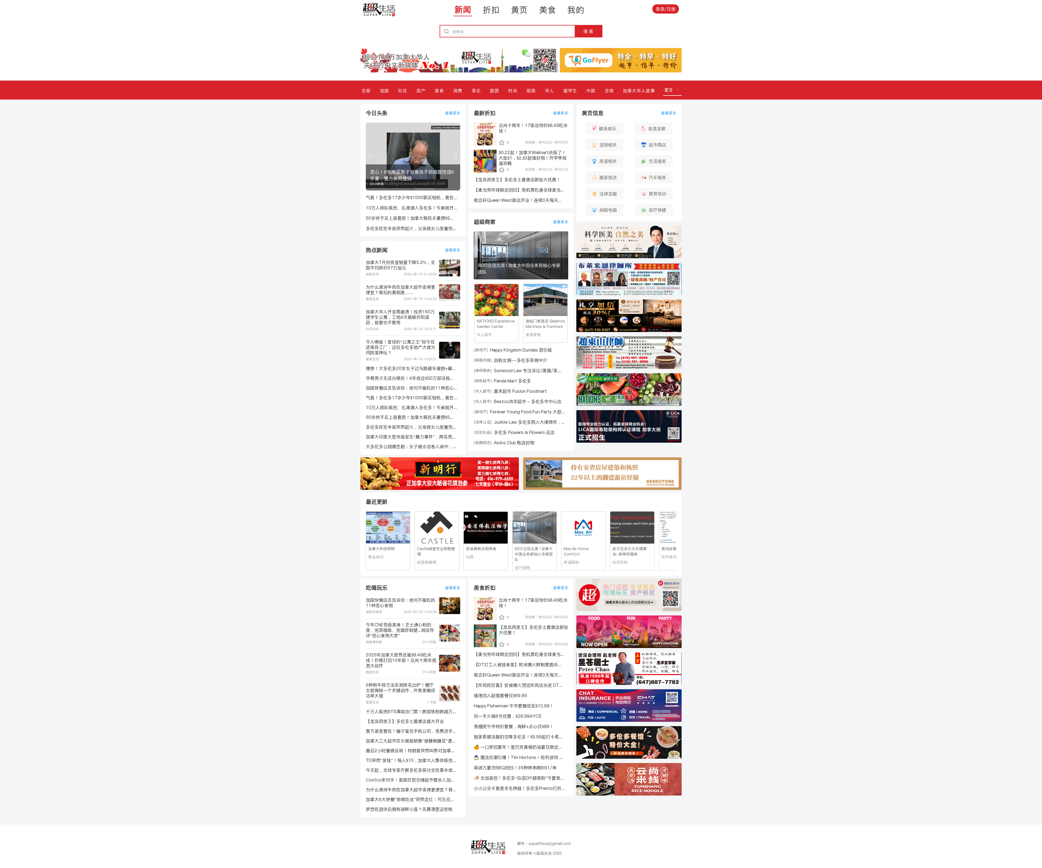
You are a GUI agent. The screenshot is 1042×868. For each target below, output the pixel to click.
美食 (547, 9)
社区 (402, 91)
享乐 (476, 91)
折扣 (491, 9)
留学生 (570, 91)
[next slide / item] (456, 156)
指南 (531, 91)
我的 (575, 9)
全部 (366, 91)
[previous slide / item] (369, 156)
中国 (590, 91)
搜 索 (588, 31)
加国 (384, 91)
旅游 (494, 91)
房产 (421, 91)
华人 (549, 91)
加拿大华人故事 (639, 91)
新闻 (463, 9)
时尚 (512, 91)
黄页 (519, 9)
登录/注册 (665, 9)
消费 (457, 91)
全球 (609, 91)
